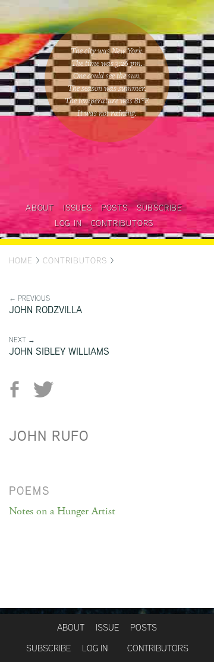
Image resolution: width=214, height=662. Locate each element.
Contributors (122, 223)
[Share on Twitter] (43, 389)
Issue (107, 627)
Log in (68, 223)
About (40, 208)
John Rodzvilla (45, 310)
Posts (114, 208)
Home (21, 260)
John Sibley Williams (59, 351)
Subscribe (159, 208)
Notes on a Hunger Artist (62, 511)
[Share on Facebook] (19, 389)
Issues (77, 208)
